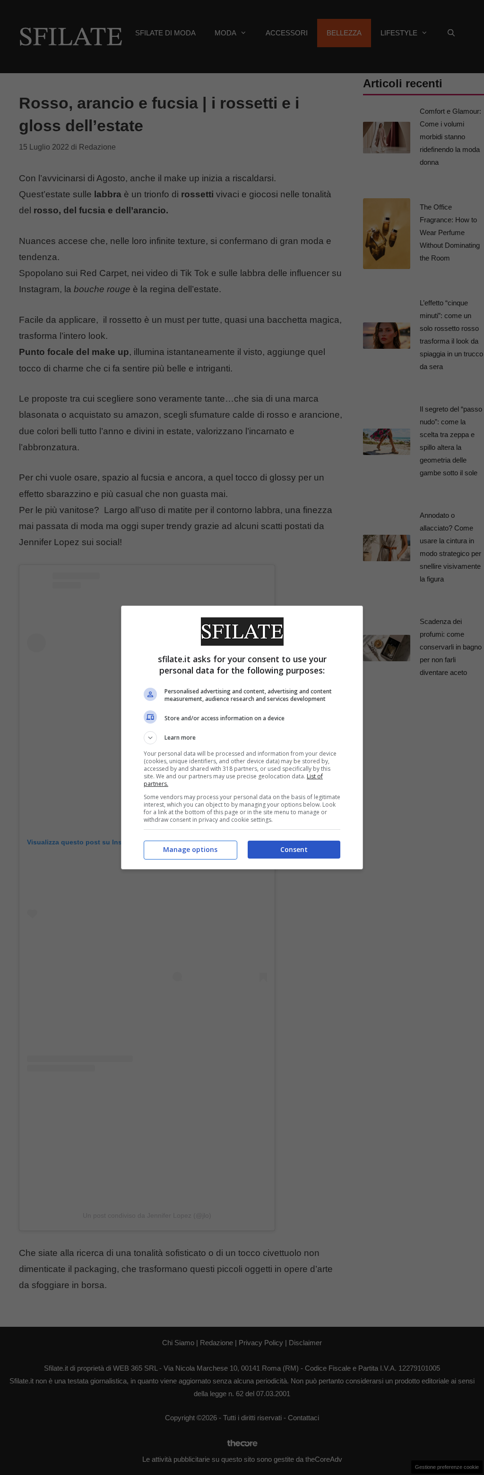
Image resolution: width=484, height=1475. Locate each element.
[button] (242, 737)
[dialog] (242, 737)
